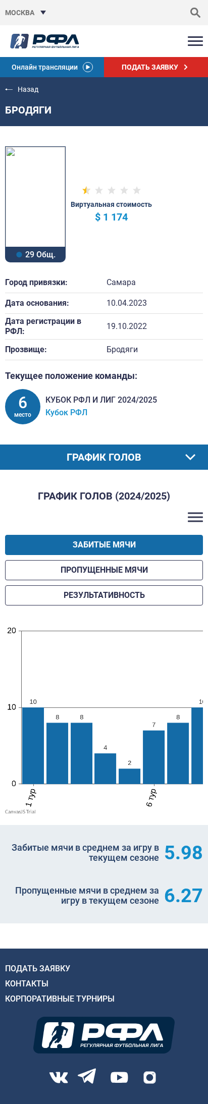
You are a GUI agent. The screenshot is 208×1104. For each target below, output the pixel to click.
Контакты (26, 983)
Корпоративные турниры (60, 999)
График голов (104, 457)
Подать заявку (37, 968)
